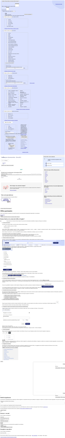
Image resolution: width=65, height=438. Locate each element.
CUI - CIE (9, 52)
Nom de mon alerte (3, 432)
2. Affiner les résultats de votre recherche (8, 237)
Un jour (9, 19)
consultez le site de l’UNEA (24, 148)
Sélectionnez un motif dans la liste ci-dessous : (7, 401)
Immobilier (10, 106)
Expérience (8, 111)
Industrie (21, 90)
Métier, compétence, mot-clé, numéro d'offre (8, 6)
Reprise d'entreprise (11, 61)
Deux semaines (10, 23)
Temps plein (10, 75)
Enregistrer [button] (13, 437)
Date (3, 163)
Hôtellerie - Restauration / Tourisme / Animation (12, 105)
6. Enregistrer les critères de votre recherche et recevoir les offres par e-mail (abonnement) (15, 306)
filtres (8, 122)
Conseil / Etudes (10, 98)
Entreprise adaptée (23, 135)
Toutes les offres (10, 26)
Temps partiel (10, 77)
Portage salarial (10, 57)
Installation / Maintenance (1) (24, 94)
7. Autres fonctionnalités (6, 329)
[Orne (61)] (7, 7)
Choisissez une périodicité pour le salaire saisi (12, 133)
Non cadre (9, 127)
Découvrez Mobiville (13, 190)
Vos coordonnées (3, 418)
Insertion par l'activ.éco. (11, 56)
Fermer (2, 361)
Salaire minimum (7, 131)
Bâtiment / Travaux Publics (12, 94)
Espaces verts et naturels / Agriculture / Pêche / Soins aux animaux (13, 102)
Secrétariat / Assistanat (23, 100)
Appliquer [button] (11, 28)
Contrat (8, 30)
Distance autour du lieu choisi (7, 11)
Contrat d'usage (10, 49)
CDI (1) (9, 33)
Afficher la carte (7, 165)
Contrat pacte (10, 48)
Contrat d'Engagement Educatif (13, 45)
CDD (9, 34)
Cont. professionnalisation (12, 41)
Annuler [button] (5, 437)
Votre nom (7, 418)
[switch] (6, 13)
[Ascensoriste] (17, 3)
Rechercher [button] (59, 4)
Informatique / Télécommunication (23, 92)
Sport (21, 105)
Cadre (9, 126)
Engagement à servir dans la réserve (13, 53)
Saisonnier (9, 38)
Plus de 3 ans (10, 116)
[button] (21, 174)
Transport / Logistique (23, 106)
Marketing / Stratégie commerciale (23, 96)
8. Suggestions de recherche (7, 343)
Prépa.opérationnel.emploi (12, 42)
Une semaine (10, 22)
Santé (21, 99)
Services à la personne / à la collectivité (24, 102)
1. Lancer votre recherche (6, 222)
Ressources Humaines (23, 97)
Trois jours (9, 20)
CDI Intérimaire (10, 37)
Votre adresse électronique (4, 420)
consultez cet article (24, 134)
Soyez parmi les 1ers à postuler (10, 136)
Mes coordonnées (34, 435)
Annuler (2, 410)
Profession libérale (11, 60)
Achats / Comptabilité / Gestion (13, 90)
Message (1, 422)
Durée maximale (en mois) (18, 67)
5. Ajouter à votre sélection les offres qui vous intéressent (11, 299)
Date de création (8, 16)
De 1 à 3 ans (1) (10, 115)
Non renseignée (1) (11, 78)
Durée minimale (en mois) (10, 67)
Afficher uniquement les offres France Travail (14, 15)
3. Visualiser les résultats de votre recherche (9, 278)
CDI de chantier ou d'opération (13, 44)
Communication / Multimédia (12, 97)
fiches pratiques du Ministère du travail (26, 408)
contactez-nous (45, 406)
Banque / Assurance (11, 93)
